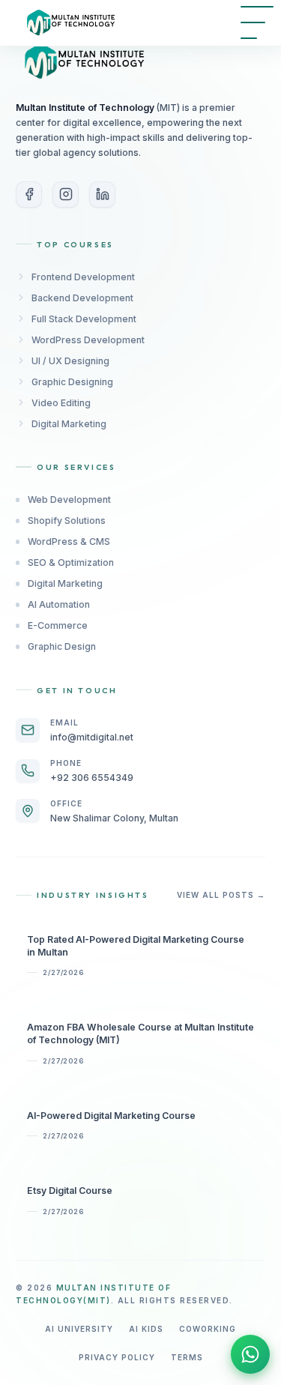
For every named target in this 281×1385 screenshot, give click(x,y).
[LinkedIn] (102, 194)
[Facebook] (29, 194)
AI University (79, 1328)
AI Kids (146, 1328)
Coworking (207, 1328)
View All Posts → (221, 894)
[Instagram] (65, 194)
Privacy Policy (117, 1357)
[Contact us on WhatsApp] (250, 1354)
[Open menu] (257, 22)
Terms (187, 1357)
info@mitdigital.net (91, 737)
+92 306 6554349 (91, 777)
